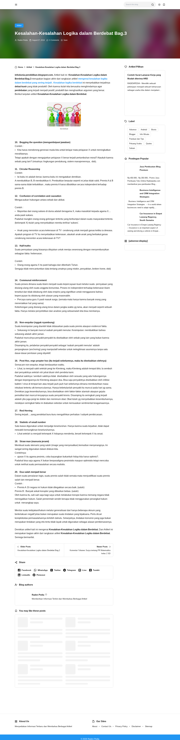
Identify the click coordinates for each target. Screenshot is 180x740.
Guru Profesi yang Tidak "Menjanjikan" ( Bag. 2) (41, 620)
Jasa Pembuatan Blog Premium (150, 168)
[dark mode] (159, 4)
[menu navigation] (16, 4)
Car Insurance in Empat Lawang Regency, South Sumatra (151, 216)
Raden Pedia (23, 40)
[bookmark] (164, 4)
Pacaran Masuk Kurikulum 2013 (93, 619)
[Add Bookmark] (64, 40)
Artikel (19, 25)
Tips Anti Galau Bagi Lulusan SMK (92, 667)
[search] (152, 4)
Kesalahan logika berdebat (67, 82)
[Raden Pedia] (29, 4)
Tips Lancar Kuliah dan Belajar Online (92, 644)
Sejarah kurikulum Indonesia (43, 666)
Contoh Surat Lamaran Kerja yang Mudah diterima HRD (144, 77)
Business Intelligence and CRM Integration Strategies (150, 193)
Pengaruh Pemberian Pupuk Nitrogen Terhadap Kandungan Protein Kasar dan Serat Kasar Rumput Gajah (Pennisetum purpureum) (45, 646)
